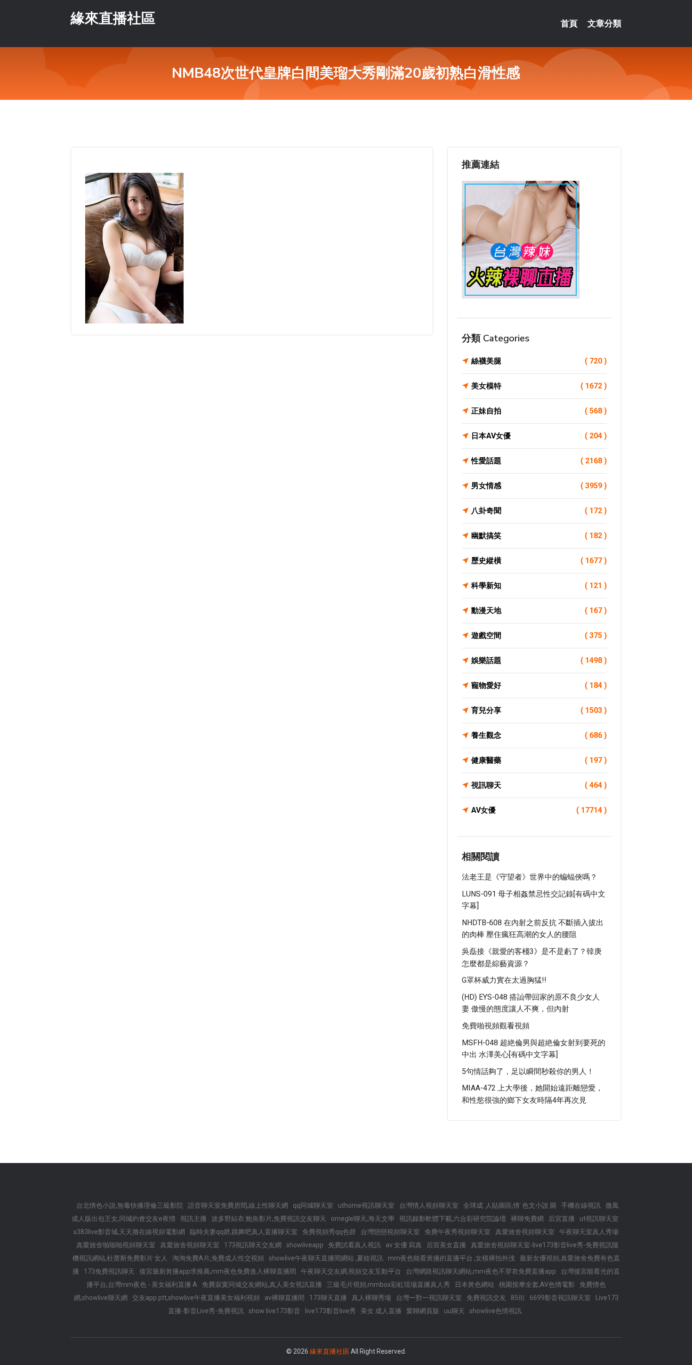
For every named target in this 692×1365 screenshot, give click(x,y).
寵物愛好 (539, 685)
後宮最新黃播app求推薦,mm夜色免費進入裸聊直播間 (217, 1271)
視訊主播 (193, 1218)
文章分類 (604, 23)
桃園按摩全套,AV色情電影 (537, 1284)
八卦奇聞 (539, 510)
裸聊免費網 (527, 1218)
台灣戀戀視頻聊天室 (390, 1232)
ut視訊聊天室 (599, 1218)
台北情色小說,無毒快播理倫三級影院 (129, 1205)
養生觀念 (539, 735)
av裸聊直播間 (285, 1297)
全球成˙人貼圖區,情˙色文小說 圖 (509, 1205)
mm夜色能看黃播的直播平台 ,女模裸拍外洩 (451, 1258)
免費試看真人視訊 (354, 1245)
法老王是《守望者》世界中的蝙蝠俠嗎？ (529, 876)
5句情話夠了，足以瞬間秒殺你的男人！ (528, 1071)
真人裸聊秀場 (371, 1297)
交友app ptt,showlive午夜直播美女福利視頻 (196, 1297)
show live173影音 (274, 1311)
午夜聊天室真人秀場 (589, 1232)
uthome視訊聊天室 (366, 1205)
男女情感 (539, 485)
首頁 (569, 23)
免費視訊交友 (486, 1297)
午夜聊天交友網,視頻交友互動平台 (351, 1271)
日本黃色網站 (474, 1284)
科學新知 (539, 585)
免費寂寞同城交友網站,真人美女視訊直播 (262, 1284)
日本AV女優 (539, 435)
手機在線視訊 (581, 1205)
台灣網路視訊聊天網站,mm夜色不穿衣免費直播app (481, 1271)
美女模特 (539, 385)
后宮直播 (561, 1218)
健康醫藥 (539, 760)
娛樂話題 (539, 660)
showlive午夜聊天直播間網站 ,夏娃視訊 (326, 1258)
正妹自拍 (539, 410)
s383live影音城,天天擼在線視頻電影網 (129, 1232)
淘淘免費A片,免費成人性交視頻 (218, 1258)
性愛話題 (539, 460)
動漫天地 (539, 610)
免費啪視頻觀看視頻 (496, 1025)
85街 (518, 1297)
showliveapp (304, 1245)
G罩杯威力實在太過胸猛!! (504, 980)
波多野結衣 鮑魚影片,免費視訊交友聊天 (268, 1218)
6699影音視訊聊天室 (560, 1297)
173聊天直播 (328, 1297)
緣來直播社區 (113, 18)
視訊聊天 (539, 785)
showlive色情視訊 (495, 1311)
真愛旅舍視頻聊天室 (525, 1232)
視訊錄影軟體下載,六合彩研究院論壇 (452, 1218)
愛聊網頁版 (422, 1311)
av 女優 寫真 (404, 1245)
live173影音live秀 (330, 1311)
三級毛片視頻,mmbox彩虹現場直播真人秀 (388, 1284)
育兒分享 (539, 710)
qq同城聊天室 (313, 1205)
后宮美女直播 (446, 1245)
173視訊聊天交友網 (253, 1245)
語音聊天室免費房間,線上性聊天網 (238, 1205)
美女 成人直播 (381, 1311)
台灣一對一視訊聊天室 (429, 1297)
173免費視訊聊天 (109, 1271)
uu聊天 (454, 1311)
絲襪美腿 (539, 360)
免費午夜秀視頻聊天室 (458, 1232)
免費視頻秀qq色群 (329, 1232)
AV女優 (539, 810)
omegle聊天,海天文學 (362, 1218)
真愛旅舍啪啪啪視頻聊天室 (115, 1245)
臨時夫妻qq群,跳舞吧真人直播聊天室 (244, 1232)
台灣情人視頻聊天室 (429, 1205)
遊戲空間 (539, 635)
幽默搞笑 (539, 535)
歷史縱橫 (539, 560)
